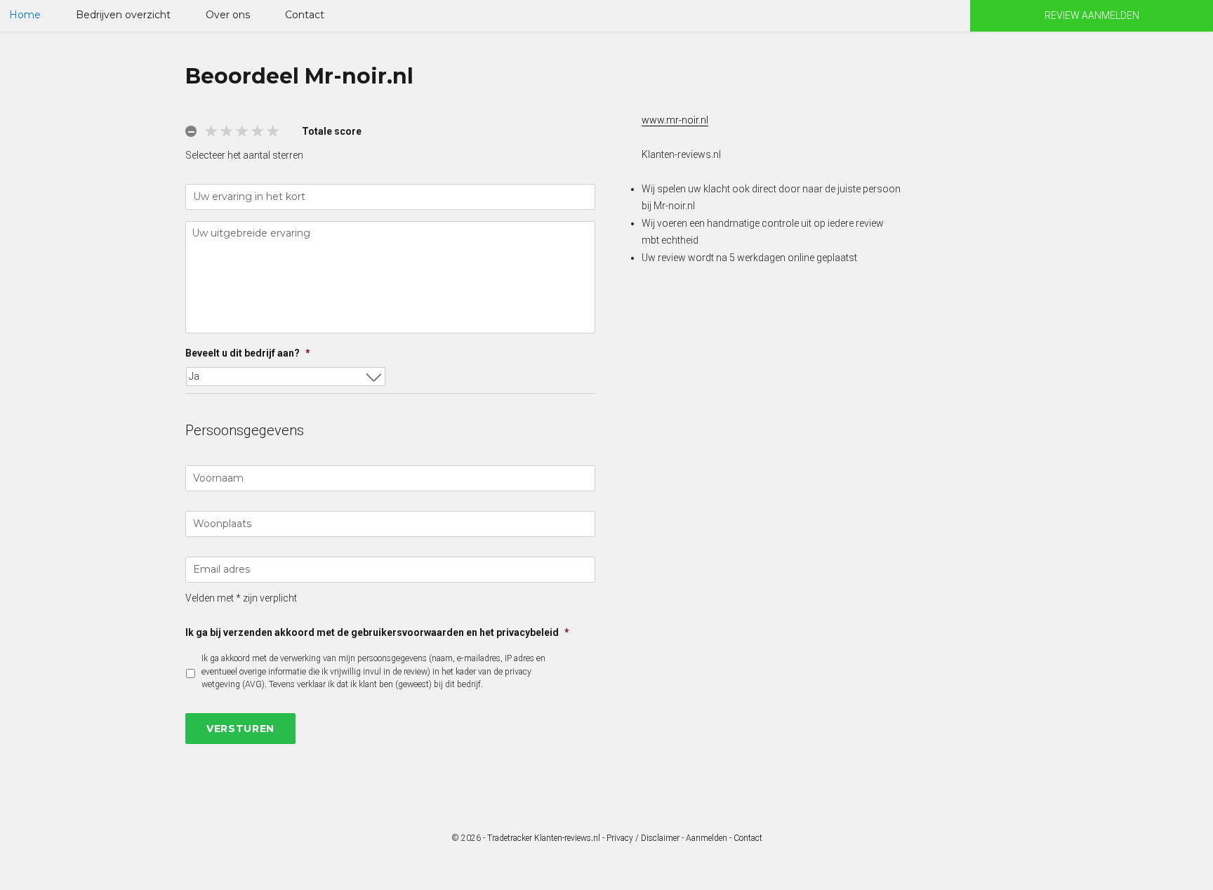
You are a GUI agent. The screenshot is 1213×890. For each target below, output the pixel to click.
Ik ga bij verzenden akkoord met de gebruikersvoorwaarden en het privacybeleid (377, 632)
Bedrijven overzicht (123, 14)
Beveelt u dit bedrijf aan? (247, 353)
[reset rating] (191, 131)
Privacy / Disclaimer (643, 838)
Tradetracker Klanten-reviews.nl (543, 838)
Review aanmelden (1092, 15)
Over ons (228, 14)
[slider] (242, 131)
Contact (304, 14)
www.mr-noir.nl (675, 120)
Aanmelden (706, 838)
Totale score (332, 131)
